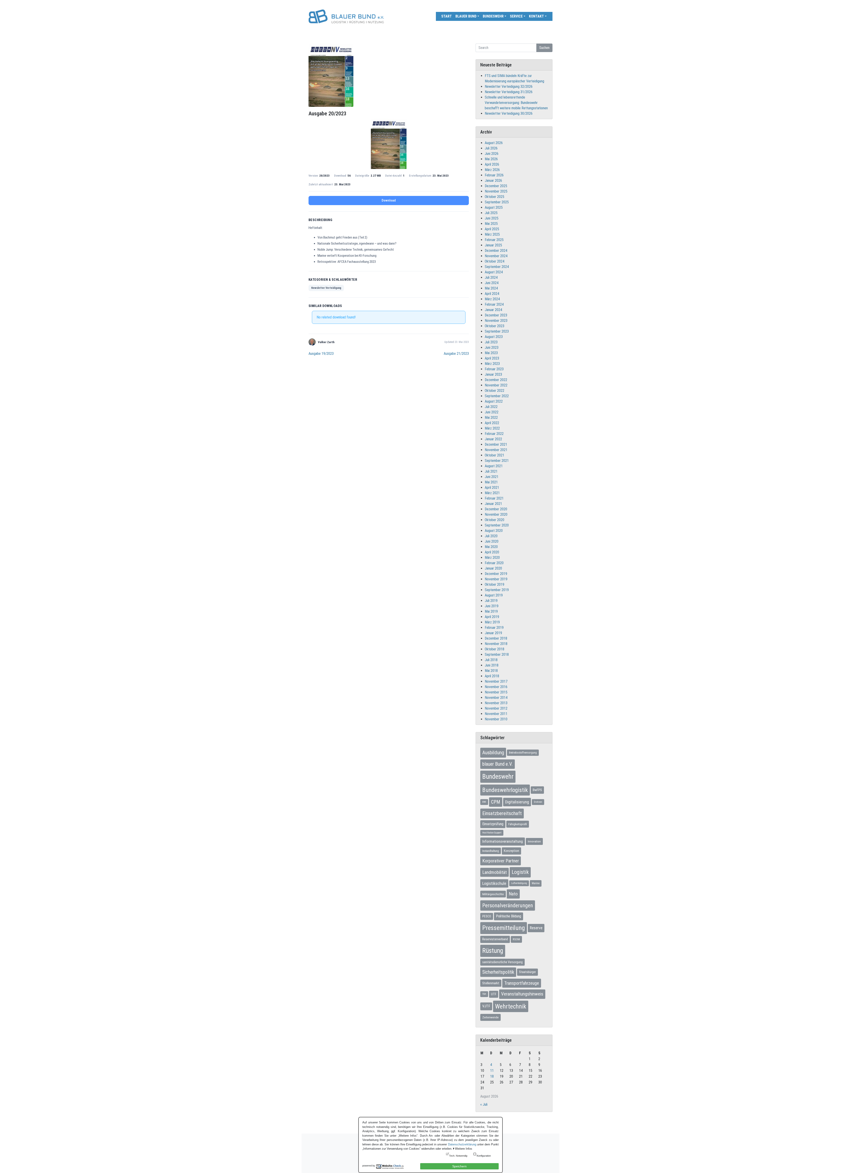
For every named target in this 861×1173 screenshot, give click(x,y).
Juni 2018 (491, 665)
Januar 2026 (493, 180)
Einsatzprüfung (492, 824)
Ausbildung (493, 752)
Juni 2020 (491, 541)
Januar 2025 (493, 245)
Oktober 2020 (494, 520)
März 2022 (492, 428)
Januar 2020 (493, 568)
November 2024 (496, 256)
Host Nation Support (491, 832)
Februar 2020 (494, 563)
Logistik (520, 872)
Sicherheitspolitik (498, 972)
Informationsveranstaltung (502, 841)
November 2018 (496, 644)
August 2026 (494, 143)
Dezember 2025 (496, 186)
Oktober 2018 (494, 649)
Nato (513, 894)
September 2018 (497, 654)
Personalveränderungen (507, 905)
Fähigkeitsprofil (517, 824)
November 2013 (496, 703)
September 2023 (497, 331)
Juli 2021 (491, 471)
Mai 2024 (491, 288)
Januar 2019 (493, 633)
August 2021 (494, 466)
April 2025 (492, 229)
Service (516, 16)
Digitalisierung (517, 802)
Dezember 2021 (496, 444)
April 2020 (492, 552)
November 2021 (496, 450)
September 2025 (497, 202)
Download (389, 200)
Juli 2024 (491, 277)
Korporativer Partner (500, 861)
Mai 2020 (491, 547)
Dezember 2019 (496, 574)
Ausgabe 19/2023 (321, 353)
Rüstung (492, 950)
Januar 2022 (493, 439)
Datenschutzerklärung (462, 1144)
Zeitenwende (490, 1017)
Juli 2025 (491, 213)
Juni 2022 (491, 412)
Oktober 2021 (494, 455)
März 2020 (492, 557)
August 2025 (494, 207)
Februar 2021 (494, 498)
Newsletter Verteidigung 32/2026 (509, 86)
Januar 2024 (493, 310)
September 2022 (497, 396)
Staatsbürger (527, 972)
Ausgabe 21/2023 (456, 353)
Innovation (534, 841)
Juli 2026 (491, 148)
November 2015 (496, 692)
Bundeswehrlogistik (505, 790)
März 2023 (492, 364)
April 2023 (492, 358)
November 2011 (496, 714)
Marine (535, 883)
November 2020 (496, 514)
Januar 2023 (493, 374)
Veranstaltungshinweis (522, 994)
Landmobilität (494, 872)
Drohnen (538, 801)
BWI (484, 801)
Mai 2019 (491, 611)
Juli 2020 (491, 536)
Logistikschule (494, 883)
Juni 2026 (491, 153)
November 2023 (496, 320)
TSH (484, 994)
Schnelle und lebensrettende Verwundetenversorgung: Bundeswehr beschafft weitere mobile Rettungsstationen (516, 102)
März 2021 (492, 493)
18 (492, 1076)
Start (446, 16)
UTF (493, 994)
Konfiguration (484, 1155)
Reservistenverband (495, 939)
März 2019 (492, 622)
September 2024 (497, 267)
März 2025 (492, 234)
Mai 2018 (491, 671)
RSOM (516, 939)
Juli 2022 (491, 407)
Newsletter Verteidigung (326, 287)
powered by (368, 1165)
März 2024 (492, 299)
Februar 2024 (494, 304)
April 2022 (492, 423)
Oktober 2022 (494, 390)
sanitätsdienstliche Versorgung (502, 962)
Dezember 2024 (496, 250)
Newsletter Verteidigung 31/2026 (509, 92)
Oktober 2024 (494, 261)
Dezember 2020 (496, 509)
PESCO (486, 916)
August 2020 (494, 530)
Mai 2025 (491, 223)
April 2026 (492, 164)
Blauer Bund (465, 16)
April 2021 (492, 487)
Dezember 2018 (496, 638)
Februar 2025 (494, 240)
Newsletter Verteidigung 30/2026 (509, 113)
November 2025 (496, 191)
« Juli (483, 1104)
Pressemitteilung (503, 928)
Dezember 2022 (496, 380)
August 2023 (494, 337)
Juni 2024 (491, 283)
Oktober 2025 (494, 197)
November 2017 (496, 681)
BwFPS (537, 790)
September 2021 (497, 460)
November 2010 (496, 719)
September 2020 (497, 525)
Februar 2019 (494, 627)
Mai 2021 (491, 482)
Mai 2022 (491, 417)
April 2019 (492, 617)
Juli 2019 (491, 601)
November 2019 (496, 579)
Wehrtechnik (510, 1006)
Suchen (544, 48)
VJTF (486, 1006)
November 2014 (496, 697)
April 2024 (492, 294)
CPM (495, 802)
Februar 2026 (494, 175)
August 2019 (494, 595)
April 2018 (492, 676)
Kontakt (536, 16)
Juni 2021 (491, 477)
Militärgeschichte (493, 894)
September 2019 (497, 590)
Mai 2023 (491, 353)
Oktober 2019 (494, 584)
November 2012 (496, 708)
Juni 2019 (491, 606)
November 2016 (496, 687)
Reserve (536, 927)
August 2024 (494, 272)
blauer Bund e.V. (497, 764)
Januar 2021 (493, 504)
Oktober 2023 (494, 326)
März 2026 (492, 170)
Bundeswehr (493, 16)
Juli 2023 (491, 342)
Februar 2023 (494, 369)
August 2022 (494, 401)
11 (492, 1070)
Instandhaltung (490, 851)
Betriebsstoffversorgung (523, 752)
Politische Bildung (508, 916)
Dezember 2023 (496, 315)
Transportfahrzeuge (521, 983)
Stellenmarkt (490, 983)
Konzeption (511, 851)
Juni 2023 (491, 347)
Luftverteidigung (519, 883)
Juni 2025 (491, 218)
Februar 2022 (494, 434)
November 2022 (496, 385)
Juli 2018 (491, 660)
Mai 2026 (491, 159)
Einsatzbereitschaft (502, 813)
